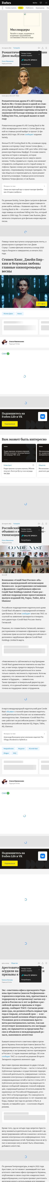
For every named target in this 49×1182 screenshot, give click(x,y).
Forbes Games (13, 8)
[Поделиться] (42, 48)
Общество (42, 451)
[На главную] (6, 3)
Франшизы (40, 8)
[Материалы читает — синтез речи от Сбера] (39, 48)
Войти (35, 3)
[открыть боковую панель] (41, 3)
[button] (46, 3)
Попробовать (26, 64)
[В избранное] (46, 48)
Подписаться (10, 409)
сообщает (29, 134)
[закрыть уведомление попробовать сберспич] (39, 54)
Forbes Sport (8, 451)
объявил (10, 697)
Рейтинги (29, 8)
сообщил (6, 1042)
